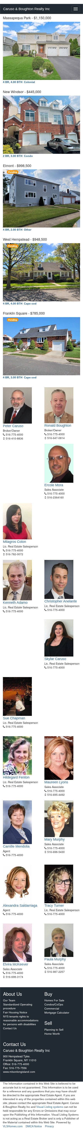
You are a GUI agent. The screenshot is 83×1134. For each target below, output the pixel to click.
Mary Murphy (54, 839)
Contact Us (10, 1028)
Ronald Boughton (57, 425)
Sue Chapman (14, 718)
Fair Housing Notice (15, 1012)
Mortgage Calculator (56, 1012)
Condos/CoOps (53, 1004)
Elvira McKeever (15, 964)
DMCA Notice (34, 1126)
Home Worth (52, 1033)
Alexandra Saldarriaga (20, 905)
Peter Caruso (13, 426)
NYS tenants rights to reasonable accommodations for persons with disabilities (20, 1020)
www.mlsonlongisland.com (19, 1071)
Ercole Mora (53, 485)
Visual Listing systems (49, 1106)
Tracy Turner (54, 905)
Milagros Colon (14, 542)
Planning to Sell (53, 1029)
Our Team (9, 1000)
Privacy (49, 1126)
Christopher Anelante (60, 601)
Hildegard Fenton (16, 777)
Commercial (51, 1008)
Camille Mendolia (16, 846)
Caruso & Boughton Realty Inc (26, 9)
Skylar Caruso (55, 659)
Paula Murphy (55, 959)
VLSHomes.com (13, 1126)
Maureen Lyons (56, 782)
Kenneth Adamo (15, 603)
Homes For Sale (54, 1000)
